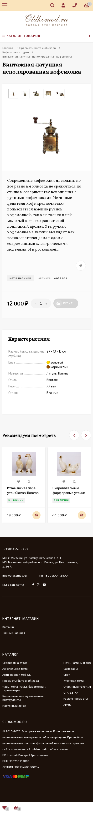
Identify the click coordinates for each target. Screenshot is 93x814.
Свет (66, 674)
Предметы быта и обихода (20, 680)
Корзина (8, 626)
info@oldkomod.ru (14, 575)
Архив (67, 704)
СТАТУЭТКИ (70, 692)
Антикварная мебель (16, 674)
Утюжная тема (73, 680)
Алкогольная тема (15, 668)
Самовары (70, 668)
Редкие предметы (75, 698)
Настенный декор (14, 705)
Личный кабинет (13, 632)
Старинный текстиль (77, 686)
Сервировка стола (14, 662)
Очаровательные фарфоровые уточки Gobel (68, 492)
